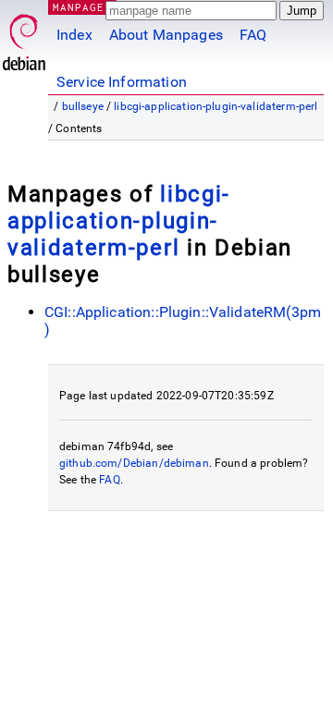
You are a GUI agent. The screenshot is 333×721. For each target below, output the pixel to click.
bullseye (83, 106)
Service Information (121, 82)
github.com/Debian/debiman (134, 463)
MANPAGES (82, 7)
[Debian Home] (24, 37)
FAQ (253, 34)
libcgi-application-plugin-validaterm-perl (215, 106)
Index (74, 34)
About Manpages (166, 34)
